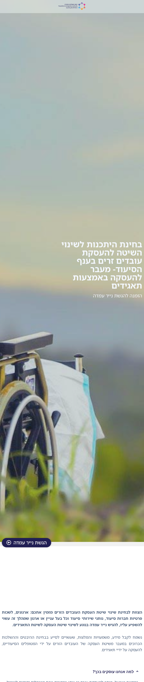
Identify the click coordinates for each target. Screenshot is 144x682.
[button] (72, 671)
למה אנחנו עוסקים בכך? (113, 671)
